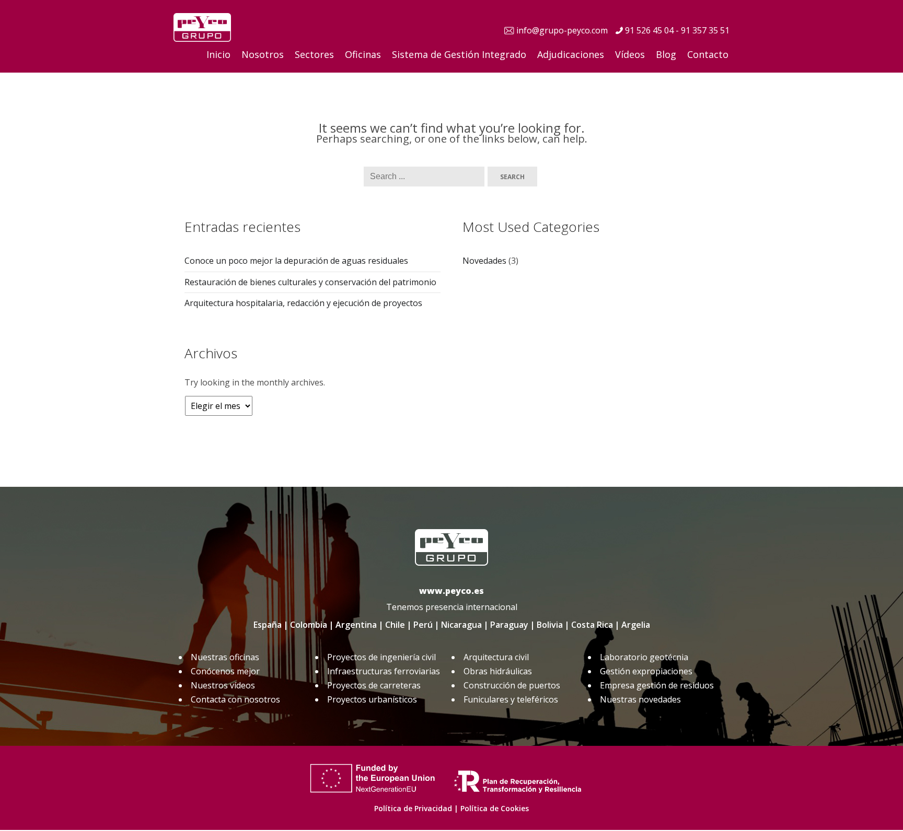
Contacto (707, 54)
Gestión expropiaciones (646, 671)
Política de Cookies (494, 808)
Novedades (484, 260)
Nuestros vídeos (223, 685)
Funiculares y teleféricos (511, 699)
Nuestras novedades (640, 699)
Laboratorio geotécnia (644, 657)
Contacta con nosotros (235, 699)
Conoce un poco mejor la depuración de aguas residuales (296, 260)
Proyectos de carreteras (374, 685)
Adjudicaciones (570, 54)
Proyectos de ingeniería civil (381, 657)
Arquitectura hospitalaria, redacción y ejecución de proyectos (303, 303)
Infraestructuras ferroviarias (383, 671)
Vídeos (630, 54)
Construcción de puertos (512, 685)
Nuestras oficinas (225, 657)
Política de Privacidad (413, 808)
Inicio (218, 54)
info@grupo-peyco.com (562, 30)
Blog (666, 54)
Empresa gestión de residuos (657, 685)
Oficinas (363, 54)
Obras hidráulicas (498, 671)
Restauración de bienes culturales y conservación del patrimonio (310, 282)
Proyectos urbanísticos (372, 699)
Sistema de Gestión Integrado (459, 54)
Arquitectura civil (496, 657)
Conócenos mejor (225, 671)
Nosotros (262, 54)
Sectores (314, 54)
